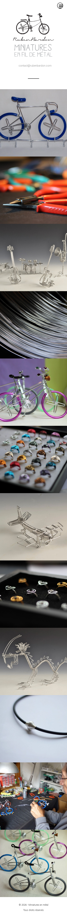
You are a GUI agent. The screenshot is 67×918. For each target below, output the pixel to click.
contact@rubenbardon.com (35, 65)
